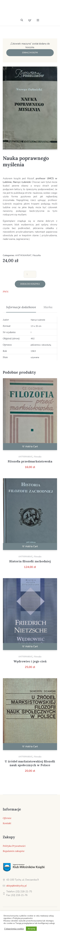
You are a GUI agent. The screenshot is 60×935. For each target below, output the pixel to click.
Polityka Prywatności (14, 845)
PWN (5, 291)
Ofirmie (7, 818)
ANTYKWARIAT (23, 255)
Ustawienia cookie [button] (14, 928)
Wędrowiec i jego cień (30, 661)
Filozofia (37, 255)
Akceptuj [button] (31, 928)
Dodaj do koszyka (30, 284)
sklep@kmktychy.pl (16, 885)
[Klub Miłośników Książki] (30, 10)
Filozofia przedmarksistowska (30, 461)
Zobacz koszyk (30, 52)
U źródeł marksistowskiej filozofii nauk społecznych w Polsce (30, 763)
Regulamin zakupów (14, 851)
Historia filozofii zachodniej (30, 561)
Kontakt (7, 823)
